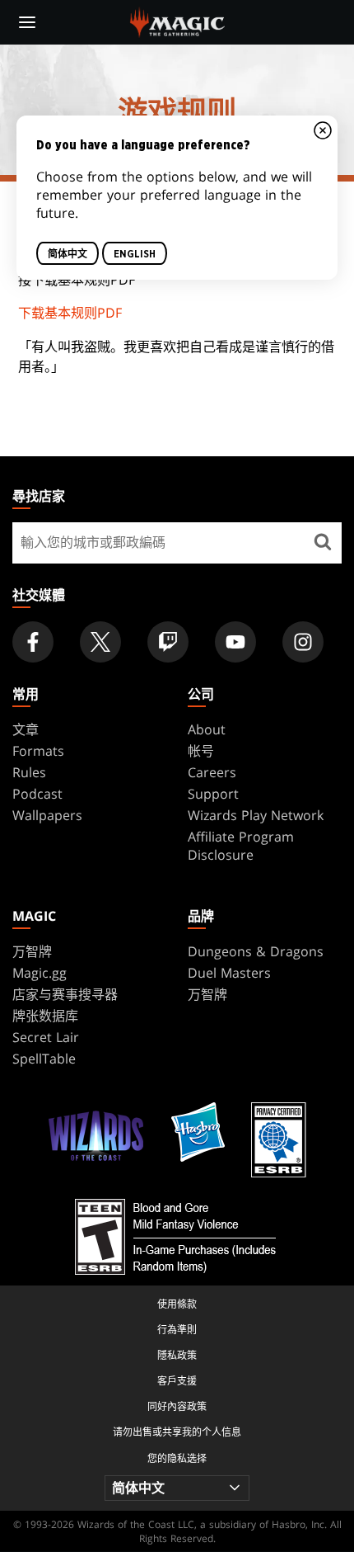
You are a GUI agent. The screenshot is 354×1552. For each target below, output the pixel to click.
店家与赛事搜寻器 (65, 994)
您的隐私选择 (177, 1458)
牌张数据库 (45, 1016)
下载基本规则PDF (70, 313)
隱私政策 (177, 1355)
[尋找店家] (323, 543)
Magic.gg (39, 973)
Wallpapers (47, 815)
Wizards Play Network (256, 815)
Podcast (37, 794)
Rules (29, 772)
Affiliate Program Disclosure (241, 846)
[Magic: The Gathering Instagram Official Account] (303, 642)
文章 (25, 729)
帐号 (201, 751)
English (135, 253)
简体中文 (67, 253)
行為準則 (177, 1330)
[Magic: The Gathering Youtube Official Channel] (235, 642)
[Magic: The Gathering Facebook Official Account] (33, 642)
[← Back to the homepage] (177, 21)
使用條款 (177, 1304)
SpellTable (44, 1059)
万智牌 (32, 951)
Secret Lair (45, 1037)
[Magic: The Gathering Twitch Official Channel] (168, 642)
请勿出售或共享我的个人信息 (177, 1432)
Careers (212, 772)
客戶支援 (177, 1381)
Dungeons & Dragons (256, 951)
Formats (38, 751)
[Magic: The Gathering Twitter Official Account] (100, 642)
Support (213, 794)
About (207, 729)
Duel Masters (229, 973)
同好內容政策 (177, 1406)
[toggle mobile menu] (27, 22)
